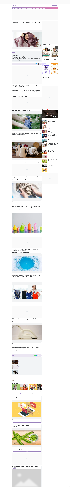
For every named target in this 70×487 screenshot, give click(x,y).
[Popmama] (14, 5)
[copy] (40, 64)
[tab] (14, 52)
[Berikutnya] (41, 422)
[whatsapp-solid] (35, 64)
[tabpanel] (27, 57)
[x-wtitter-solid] (38, 64)
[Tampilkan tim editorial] (41, 380)
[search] (51, 5)
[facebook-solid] (36, 64)
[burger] (57, 5)
